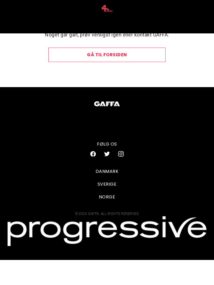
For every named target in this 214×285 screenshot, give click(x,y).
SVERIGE (107, 184)
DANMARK (107, 171)
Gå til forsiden (107, 54)
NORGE (107, 197)
